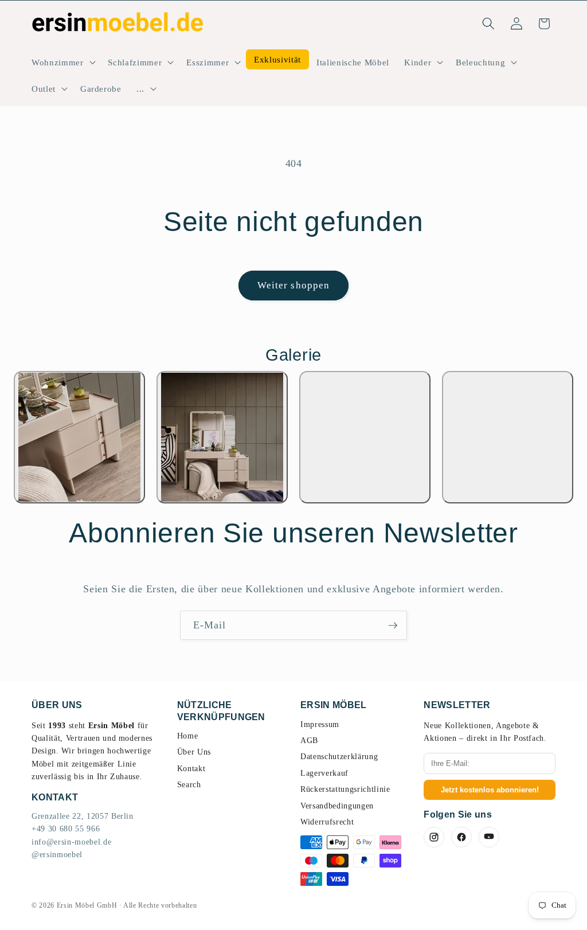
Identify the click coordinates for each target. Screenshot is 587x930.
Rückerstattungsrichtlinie (345, 789)
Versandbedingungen (337, 806)
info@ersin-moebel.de (71, 842)
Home (187, 736)
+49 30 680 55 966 (66, 829)
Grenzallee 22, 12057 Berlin (83, 816)
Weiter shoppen (293, 285)
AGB (309, 740)
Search (189, 784)
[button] (62, 62)
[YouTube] (489, 837)
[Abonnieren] (392, 625)
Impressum (319, 724)
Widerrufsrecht (327, 822)
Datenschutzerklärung (339, 756)
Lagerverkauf (324, 773)
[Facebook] (461, 837)
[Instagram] (434, 837)
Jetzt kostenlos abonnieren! (490, 790)
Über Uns (194, 752)
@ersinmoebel (57, 854)
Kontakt (191, 768)
